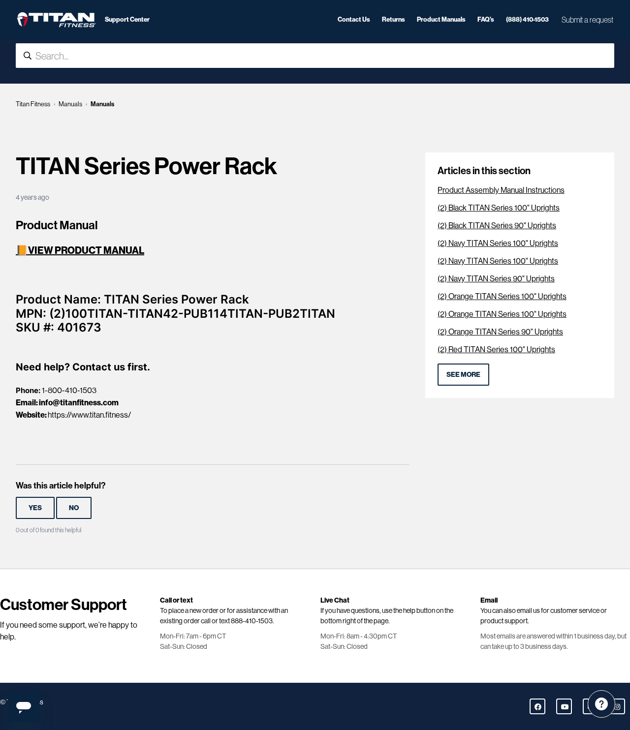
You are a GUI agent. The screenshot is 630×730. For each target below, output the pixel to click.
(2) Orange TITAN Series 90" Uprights (500, 331)
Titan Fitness (33, 104)
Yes (35, 507)
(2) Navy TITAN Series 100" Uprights (498, 243)
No (74, 507)
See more (463, 374)
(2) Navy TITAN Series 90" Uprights (496, 278)
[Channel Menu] (601, 704)
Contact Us (354, 19)
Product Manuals (441, 19)
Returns (393, 19)
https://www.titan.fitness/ (89, 415)
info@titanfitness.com (79, 402)
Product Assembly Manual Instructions (501, 190)
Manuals (70, 104)
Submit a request (587, 19)
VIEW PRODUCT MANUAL (86, 250)
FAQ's (485, 19)
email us (528, 610)
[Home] (56, 20)
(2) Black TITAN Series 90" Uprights (497, 225)
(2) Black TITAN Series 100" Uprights (499, 208)
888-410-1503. (252, 621)
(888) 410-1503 (527, 19)
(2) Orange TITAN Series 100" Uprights (502, 296)
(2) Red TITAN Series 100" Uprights (496, 349)
